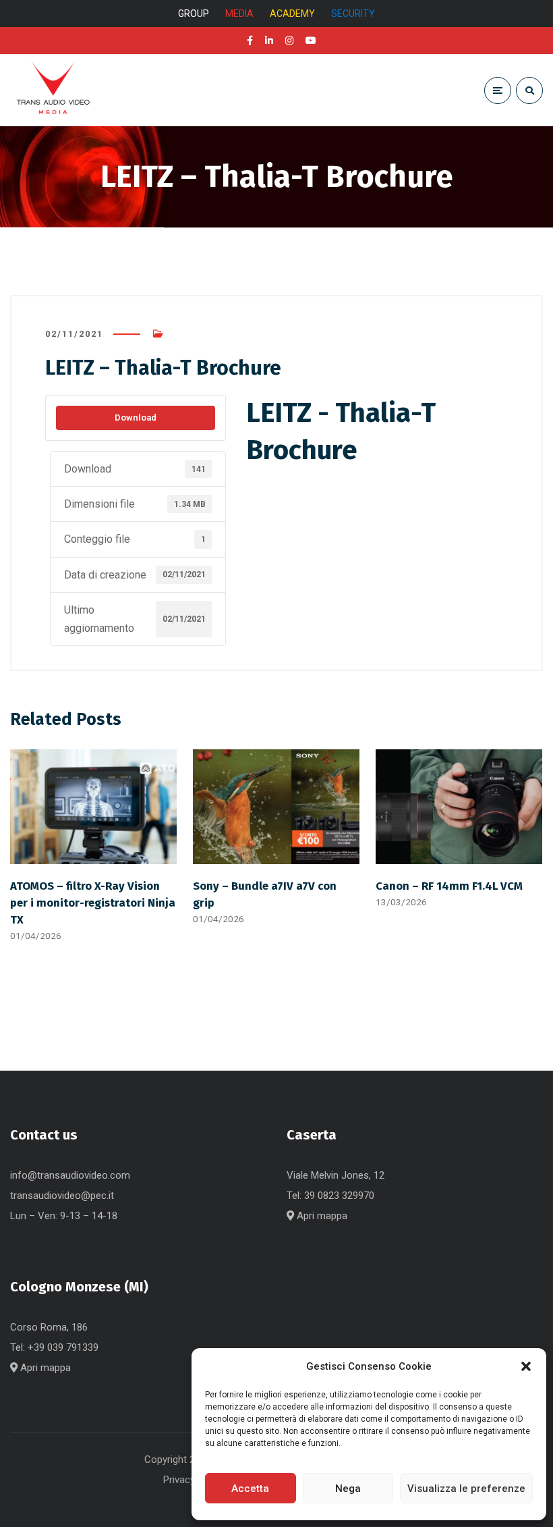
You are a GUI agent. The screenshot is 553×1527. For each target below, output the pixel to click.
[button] (526, 1366)
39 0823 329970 (339, 1195)
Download (135, 417)
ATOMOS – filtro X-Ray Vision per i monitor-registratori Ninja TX (92, 902)
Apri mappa (320, 1216)
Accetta (250, 1488)
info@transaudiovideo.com (70, 1175)
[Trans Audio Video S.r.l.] (52, 90)
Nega (348, 1488)
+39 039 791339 (63, 1347)
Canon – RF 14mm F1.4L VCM (449, 885)
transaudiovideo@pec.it (62, 1195)
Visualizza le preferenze (466, 1488)
